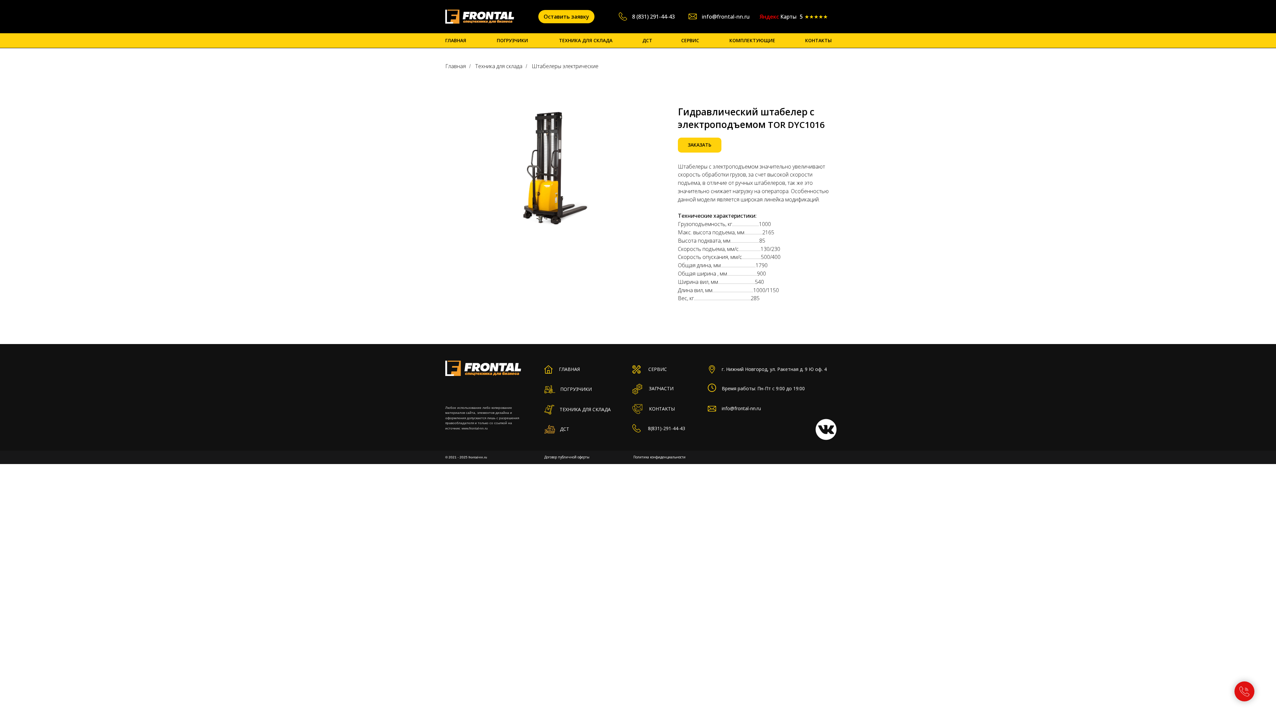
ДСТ (647, 40)
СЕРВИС (690, 40)
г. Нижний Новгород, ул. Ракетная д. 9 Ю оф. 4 (774, 369)
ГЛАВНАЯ (455, 40)
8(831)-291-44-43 (666, 428)
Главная (455, 66)
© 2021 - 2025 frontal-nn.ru (466, 457)
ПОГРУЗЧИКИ (512, 40)
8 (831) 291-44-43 (653, 16)
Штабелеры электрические (565, 66)
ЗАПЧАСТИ (661, 388)
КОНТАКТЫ (818, 40)
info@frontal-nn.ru (726, 16)
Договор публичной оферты (566, 457)
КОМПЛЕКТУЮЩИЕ (752, 40)
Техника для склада (498, 66)
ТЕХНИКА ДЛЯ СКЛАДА (585, 40)
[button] (566, 16)
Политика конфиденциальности (659, 457)
